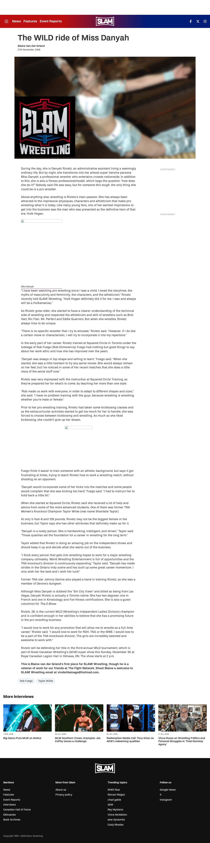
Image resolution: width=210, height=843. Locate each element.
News (16, 21)
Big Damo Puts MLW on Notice (22, 738)
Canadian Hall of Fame (17, 809)
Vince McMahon (117, 814)
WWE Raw (114, 789)
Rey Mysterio (115, 809)
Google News (168, 789)
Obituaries (9, 814)
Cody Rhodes (116, 824)
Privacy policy (63, 794)
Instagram (166, 799)
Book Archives (11, 819)
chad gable (114, 799)
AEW (110, 804)
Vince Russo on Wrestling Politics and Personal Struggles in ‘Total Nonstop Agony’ (181, 741)
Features (30, 21)
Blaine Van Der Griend (31, 46)
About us (60, 789)
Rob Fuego (26, 681)
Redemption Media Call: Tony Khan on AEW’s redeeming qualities (130, 740)
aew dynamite (116, 819)
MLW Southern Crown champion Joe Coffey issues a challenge (77, 740)
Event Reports (51, 21)
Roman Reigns (116, 794)
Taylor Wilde (45, 681)
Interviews (9, 804)
